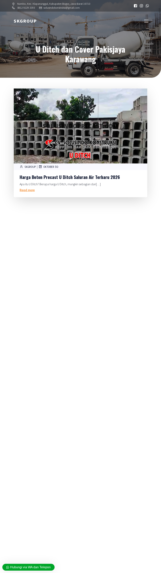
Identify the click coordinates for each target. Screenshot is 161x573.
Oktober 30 (50, 166)
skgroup (30, 166)
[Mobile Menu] (146, 21)
